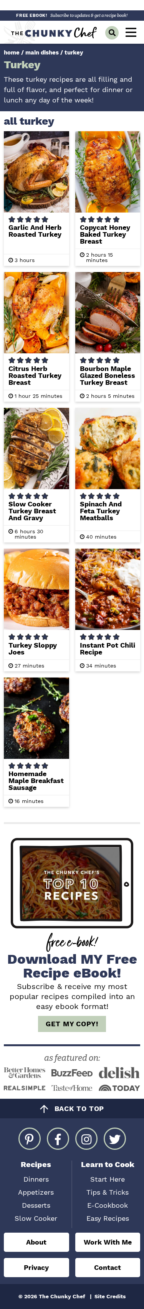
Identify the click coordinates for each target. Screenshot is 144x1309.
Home (12, 52)
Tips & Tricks (107, 1192)
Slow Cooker (36, 1218)
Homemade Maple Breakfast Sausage (36, 780)
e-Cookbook (107, 1205)
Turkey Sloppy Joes (32, 648)
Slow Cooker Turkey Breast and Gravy (32, 511)
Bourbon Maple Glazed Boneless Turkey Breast (107, 375)
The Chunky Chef (54, 32)
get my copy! (72, 1024)
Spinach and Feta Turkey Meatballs (101, 511)
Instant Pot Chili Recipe (107, 648)
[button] (131, 32)
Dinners (36, 1179)
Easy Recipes (107, 1218)
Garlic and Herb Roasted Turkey (34, 230)
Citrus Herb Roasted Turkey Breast (34, 375)
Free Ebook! (71, 15)
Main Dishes (42, 52)
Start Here (107, 1179)
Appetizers (36, 1192)
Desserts (36, 1205)
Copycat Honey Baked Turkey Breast (105, 234)
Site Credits (110, 1296)
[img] (29, 1139)
